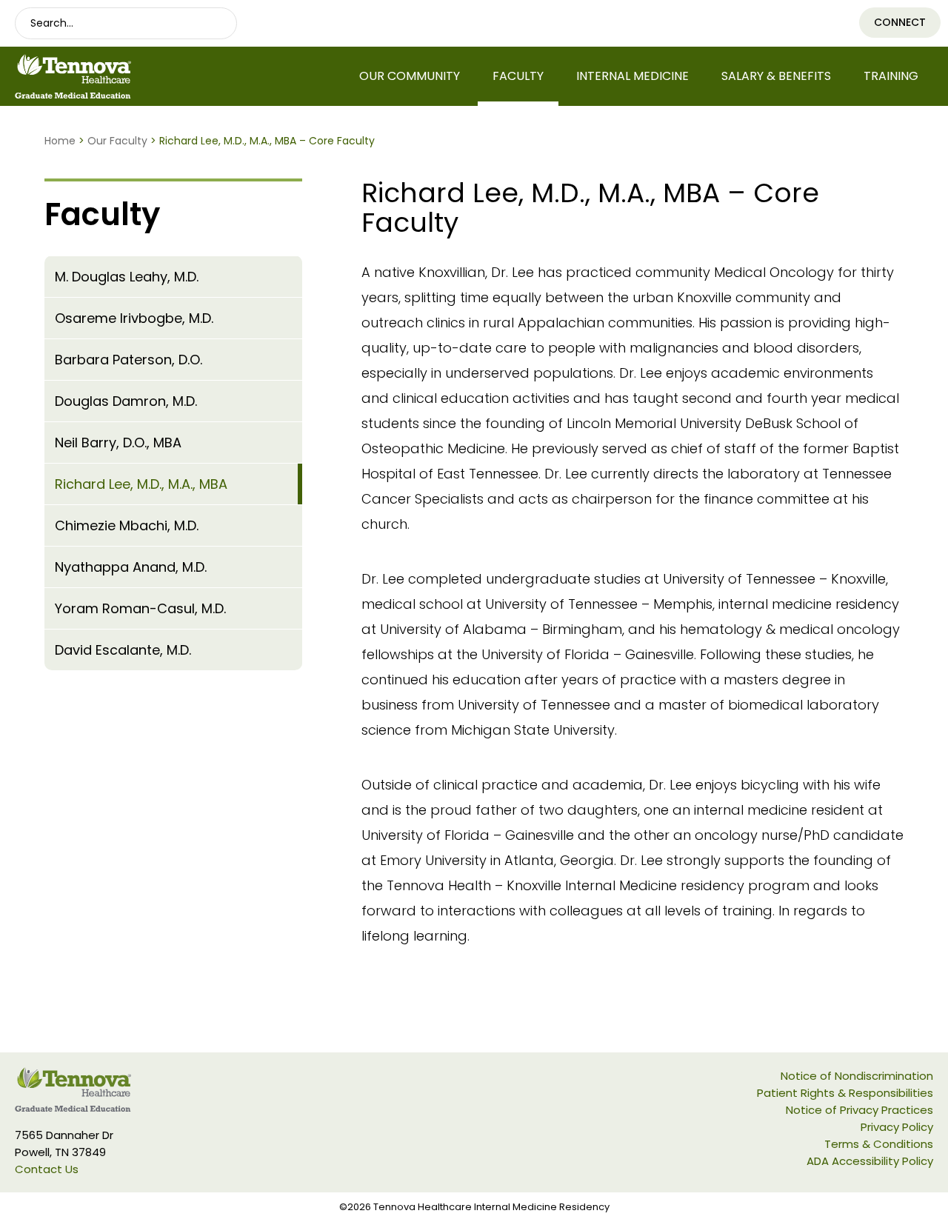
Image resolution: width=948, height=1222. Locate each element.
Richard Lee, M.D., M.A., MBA (141, 484)
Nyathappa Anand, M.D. (131, 567)
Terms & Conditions (878, 1144)
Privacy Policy (897, 1127)
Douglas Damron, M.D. (126, 401)
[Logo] (118, 76)
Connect (900, 22)
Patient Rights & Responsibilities (845, 1093)
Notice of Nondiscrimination (857, 1076)
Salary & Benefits (776, 75)
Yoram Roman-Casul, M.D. (140, 608)
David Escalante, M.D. (123, 650)
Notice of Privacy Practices (859, 1110)
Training (891, 75)
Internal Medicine (632, 75)
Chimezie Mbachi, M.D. (126, 525)
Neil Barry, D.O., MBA (118, 442)
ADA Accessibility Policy (870, 1161)
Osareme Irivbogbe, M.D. (134, 318)
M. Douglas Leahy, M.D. (126, 276)
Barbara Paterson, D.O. (128, 359)
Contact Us (47, 1169)
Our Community (409, 75)
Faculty (518, 75)
